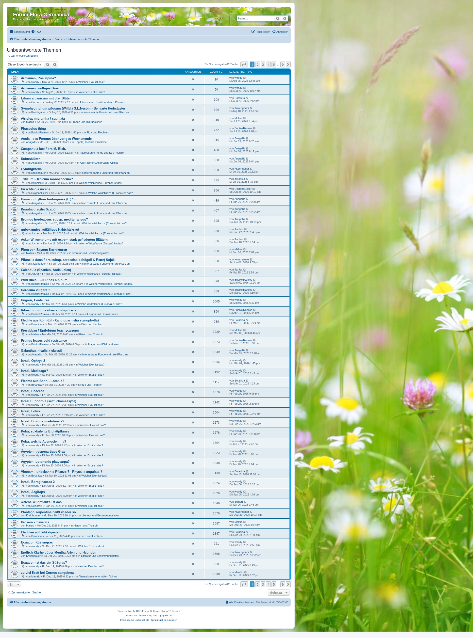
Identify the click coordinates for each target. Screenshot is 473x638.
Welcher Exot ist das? (91, 81)
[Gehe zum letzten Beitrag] (244, 77)
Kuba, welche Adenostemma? (43, 441)
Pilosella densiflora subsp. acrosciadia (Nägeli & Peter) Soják (68, 260)
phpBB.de (166, 615)
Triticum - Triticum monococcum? (47, 179)
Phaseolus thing (33, 128)
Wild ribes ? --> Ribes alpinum (44, 280)
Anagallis (31, 142)
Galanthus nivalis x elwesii (41, 350)
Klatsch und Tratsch (90, 334)
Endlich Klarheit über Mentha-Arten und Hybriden (58, 552)
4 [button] (268, 64)
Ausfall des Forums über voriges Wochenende (56, 139)
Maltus (30, 121)
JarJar (35, 273)
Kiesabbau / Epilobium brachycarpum (50, 330)
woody (35, 81)
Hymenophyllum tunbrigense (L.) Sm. (49, 199)
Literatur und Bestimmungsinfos (91, 253)
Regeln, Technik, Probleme (91, 142)
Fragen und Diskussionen (86, 121)
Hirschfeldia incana (35, 189)
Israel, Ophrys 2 (33, 361)
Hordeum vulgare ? (35, 290)
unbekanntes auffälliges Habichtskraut (50, 229)
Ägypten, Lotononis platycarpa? (45, 461)
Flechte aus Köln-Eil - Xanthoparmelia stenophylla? (60, 320)
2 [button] (257, 64)
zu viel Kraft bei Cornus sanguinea (47, 572)
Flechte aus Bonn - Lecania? (42, 381)
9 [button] (283, 64)
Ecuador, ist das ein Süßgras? (44, 562)
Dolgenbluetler (39, 192)
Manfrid (35, 576)
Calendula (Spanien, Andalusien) (46, 270)
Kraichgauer (38, 112)
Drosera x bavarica (35, 522)
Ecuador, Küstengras (37, 542)
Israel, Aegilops (33, 492)
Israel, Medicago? (34, 371)
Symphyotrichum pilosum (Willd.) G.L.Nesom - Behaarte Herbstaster (73, 108)
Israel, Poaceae (32, 391)
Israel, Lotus (30, 411)
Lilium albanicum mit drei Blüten (46, 98)
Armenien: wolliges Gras (40, 88)
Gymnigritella (31, 169)
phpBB (136, 611)
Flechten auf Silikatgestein (41, 532)
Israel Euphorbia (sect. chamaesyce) (48, 401)
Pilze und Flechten (97, 132)
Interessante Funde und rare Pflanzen (102, 102)
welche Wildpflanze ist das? (42, 502)
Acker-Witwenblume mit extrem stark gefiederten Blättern (64, 239)
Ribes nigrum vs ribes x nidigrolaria (48, 310)
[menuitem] (36, 32)
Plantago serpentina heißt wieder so (48, 512)
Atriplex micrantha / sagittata (43, 118)
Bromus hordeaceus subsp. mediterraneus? (54, 219)
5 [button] (274, 64)
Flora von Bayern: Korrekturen (44, 250)
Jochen (35, 233)
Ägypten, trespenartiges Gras (43, 451)
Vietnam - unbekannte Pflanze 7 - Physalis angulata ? (61, 472)
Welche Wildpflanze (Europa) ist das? (101, 182)
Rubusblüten (30, 159)
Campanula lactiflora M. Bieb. (43, 149)
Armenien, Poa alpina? (38, 78)
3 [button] (263, 64)
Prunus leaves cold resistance (44, 340)
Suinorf (35, 505)
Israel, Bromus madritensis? (42, 421)
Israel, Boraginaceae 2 (38, 482)
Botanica (36, 182)
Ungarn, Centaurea (35, 300)
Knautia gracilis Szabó (38, 209)
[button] (244, 64)
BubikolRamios (40, 132)
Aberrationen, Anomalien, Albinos (99, 162)
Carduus (36, 102)
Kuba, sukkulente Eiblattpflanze (45, 431)
